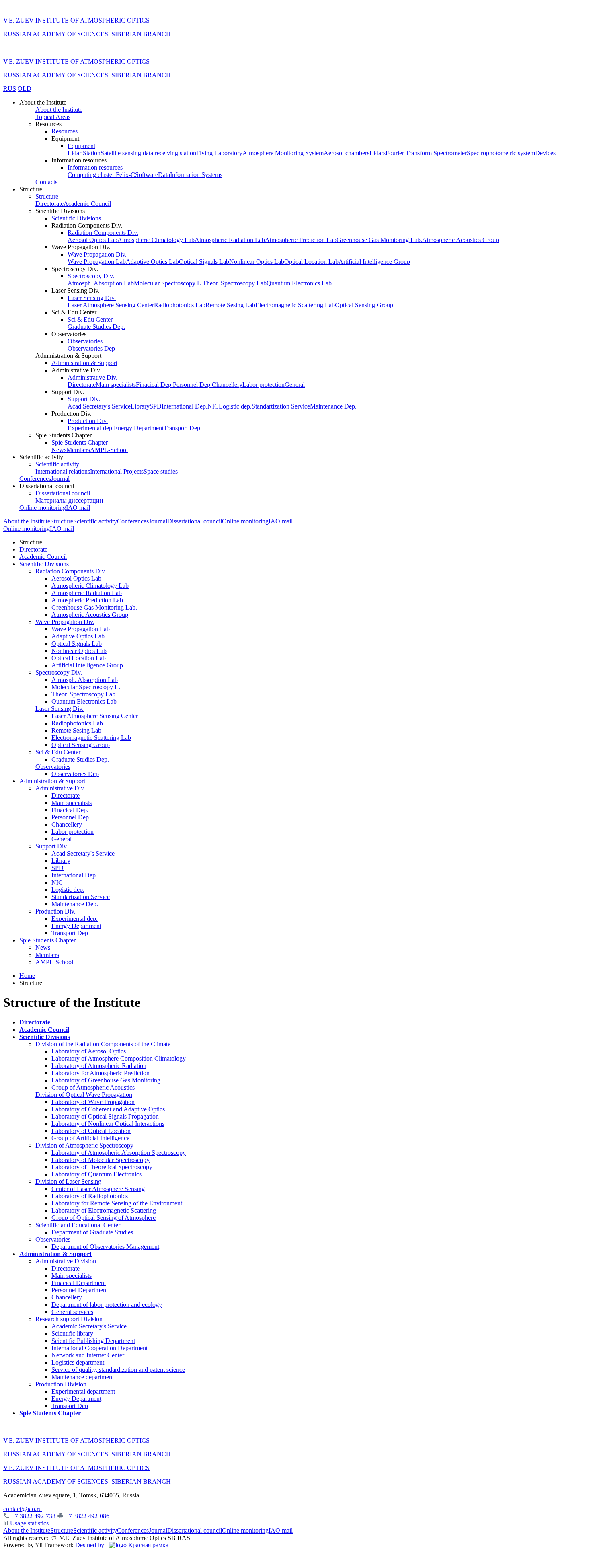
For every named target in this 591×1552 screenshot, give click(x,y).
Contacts (46, 182)
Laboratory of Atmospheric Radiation (98, 1065)
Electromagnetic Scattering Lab (295, 305)
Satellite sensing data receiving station (148, 153)
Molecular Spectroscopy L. (168, 283)
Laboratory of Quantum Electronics (96, 1174)
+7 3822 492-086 (86, 1516)
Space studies (161, 471)
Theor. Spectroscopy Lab (235, 283)
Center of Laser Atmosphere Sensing (98, 1188)
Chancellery (227, 384)
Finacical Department (78, 1282)
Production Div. (88, 420)
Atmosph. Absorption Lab (101, 283)
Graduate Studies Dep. (96, 326)
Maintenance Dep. (333, 406)
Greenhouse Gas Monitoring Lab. (379, 239)
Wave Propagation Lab (97, 261)
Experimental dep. (91, 428)
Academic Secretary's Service (89, 1326)
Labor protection (263, 384)
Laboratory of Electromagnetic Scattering (103, 1210)
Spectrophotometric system (501, 153)
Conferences (35, 478)
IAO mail (78, 507)
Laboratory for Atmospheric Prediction (100, 1073)
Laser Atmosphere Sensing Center (111, 305)
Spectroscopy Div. (91, 276)
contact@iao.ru (22, 1508)
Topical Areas (52, 116)
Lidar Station (84, 153)
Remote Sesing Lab (230, 305)
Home (27, 975)
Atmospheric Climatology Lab (156, 239)
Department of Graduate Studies (92, 1232)
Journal (60, 478)
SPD (156, 406)
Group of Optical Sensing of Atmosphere (103, 1217)
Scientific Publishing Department (93, 1340)
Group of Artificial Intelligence (90, 1138)
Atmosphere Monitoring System (283, 153)
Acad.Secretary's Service (99, 406)
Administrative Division (65, 1261)
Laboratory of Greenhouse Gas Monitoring (105, 1080)
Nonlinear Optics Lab (256, 261)
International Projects (117, 471)
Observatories (85, 341)
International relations (62, 471)
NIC (213, 406)
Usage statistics (28, 1523)
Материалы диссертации (69, 500)
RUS (9, 88)
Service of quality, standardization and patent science (118, 1369)
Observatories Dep (91, 348)
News (58, 449)
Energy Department (139, 428)
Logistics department (77, 1362)
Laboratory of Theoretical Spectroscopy (101, 1167)
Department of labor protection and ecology (106, 1304)
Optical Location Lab (311, 261)
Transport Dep (182, 428)
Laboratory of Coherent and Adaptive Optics (108, 1109)
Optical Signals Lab (204, 261)
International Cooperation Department (99, 1348)
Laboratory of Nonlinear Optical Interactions (107, 1123)
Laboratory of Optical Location (91, 1130)
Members (78, 449)
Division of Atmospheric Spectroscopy (84, 1145)
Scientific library (72, 1333)
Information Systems (196, 174)
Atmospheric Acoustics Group (460, 239)
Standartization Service (281, 406)
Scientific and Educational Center (77, 1224)
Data (164, 174)
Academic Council (87, 203)
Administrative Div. (92, 377)
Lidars (377, 153)
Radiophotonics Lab (179, 305)
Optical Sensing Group (364, 305)
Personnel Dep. (192, 384)
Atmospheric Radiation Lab (230, 239)
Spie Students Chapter (79, 442)
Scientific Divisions (76, 218)
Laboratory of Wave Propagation (93, 1101)
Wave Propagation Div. (97, 254)
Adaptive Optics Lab (152, 261)
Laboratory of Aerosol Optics (88, 1051)
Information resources (95, 167)
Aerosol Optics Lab (92, 239)
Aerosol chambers (346, 153)
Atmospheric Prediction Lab (301, 239)
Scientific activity (57, 464)
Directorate (49, 203)
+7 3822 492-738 (33, 1516)
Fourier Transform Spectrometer (426, 153)
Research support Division (69, 1319)
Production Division (60, 1384)
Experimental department (83, 1391)
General (295, 384)
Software (146, 174)
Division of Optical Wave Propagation (83, 1094)
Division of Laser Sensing (68, 1181)
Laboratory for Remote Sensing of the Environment (116, 1203)
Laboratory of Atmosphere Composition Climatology (118, 1058)
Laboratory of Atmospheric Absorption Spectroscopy (118, 1152)
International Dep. (184, 406)
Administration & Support (84, 362)
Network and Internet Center (87, 1355)
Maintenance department (82, 1376)
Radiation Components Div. (103, 232)
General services (72, 1311)
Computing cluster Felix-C (101, 174)
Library (140, 406)
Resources (64, 131)
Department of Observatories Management (105, 1246)
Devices (545, 153)
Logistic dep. (235, 406)
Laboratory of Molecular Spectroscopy (100, 1159)
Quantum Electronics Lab (299, 283)
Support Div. (84, 399)
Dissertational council (62, 493)
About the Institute (58, 109)
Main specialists (116, 384)
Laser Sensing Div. (92, 297)
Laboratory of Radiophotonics (89, 1196)
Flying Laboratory (219, 153)
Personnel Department (79, 1290)
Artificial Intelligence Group (374, 261)
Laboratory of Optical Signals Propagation (105, 1116)
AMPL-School (109, 449)
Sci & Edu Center (90, 319)
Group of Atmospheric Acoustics (93, 1087)
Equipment (81, 145)
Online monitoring (42, 507)
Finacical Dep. (154, 384)
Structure (46, 196)
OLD (24, 88)
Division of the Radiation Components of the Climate (102, 1044)
